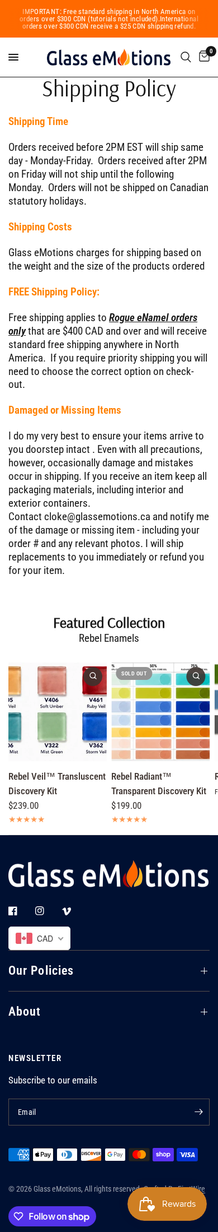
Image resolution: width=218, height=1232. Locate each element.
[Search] (186, 57)
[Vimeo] (74, 911)
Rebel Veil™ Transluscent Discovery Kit (57, 783)
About (24, 1011)
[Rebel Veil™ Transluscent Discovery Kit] (57, 712)
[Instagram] (47, 910)
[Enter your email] (198, 1112)
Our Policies (41, 971)
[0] (202, 57)
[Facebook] (20, 910)
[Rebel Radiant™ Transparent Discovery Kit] (160, 712)
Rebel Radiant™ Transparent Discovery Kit (158, 783)
